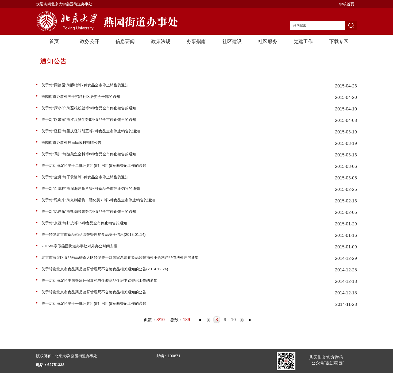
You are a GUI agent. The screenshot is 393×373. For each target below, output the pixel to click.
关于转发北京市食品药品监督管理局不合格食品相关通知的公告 (93, 292)
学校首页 (346, 4)
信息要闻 (125, 41)
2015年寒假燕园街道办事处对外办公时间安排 (79, 246)
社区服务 (267, 41)
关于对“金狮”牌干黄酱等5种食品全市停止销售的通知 (85, 177)
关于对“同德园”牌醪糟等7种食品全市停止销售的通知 (85, 85)
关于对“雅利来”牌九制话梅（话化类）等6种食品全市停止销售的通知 (98, 200)
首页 (54, 41)
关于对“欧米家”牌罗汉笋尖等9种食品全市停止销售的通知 (88, 119)
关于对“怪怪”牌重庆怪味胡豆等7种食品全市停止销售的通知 (90, 131)
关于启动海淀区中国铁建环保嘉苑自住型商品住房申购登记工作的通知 (99, 280)
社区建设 (232, 41)
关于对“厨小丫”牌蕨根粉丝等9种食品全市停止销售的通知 (88, 108)
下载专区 (338, 41)
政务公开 (89, 41)
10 (233, 319)
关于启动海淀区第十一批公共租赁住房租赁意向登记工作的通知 (93, 303)
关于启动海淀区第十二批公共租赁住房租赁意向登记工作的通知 (93, 165)
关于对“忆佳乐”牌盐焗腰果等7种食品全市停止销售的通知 (88, 211)
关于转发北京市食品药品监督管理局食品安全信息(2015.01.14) (93, 234)
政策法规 (160, 41)
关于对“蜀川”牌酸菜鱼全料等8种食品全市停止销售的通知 (88, 154)
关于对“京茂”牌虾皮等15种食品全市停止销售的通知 (84, 223)
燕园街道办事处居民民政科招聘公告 (71, 142)
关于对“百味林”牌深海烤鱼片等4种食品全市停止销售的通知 (90, 188)
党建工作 (303, 41)
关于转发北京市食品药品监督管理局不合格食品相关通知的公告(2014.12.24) (104, 269)
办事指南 (196, 41)
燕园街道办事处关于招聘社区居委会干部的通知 (80, 96)
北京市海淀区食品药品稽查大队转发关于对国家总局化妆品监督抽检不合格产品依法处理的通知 (120, 257)
